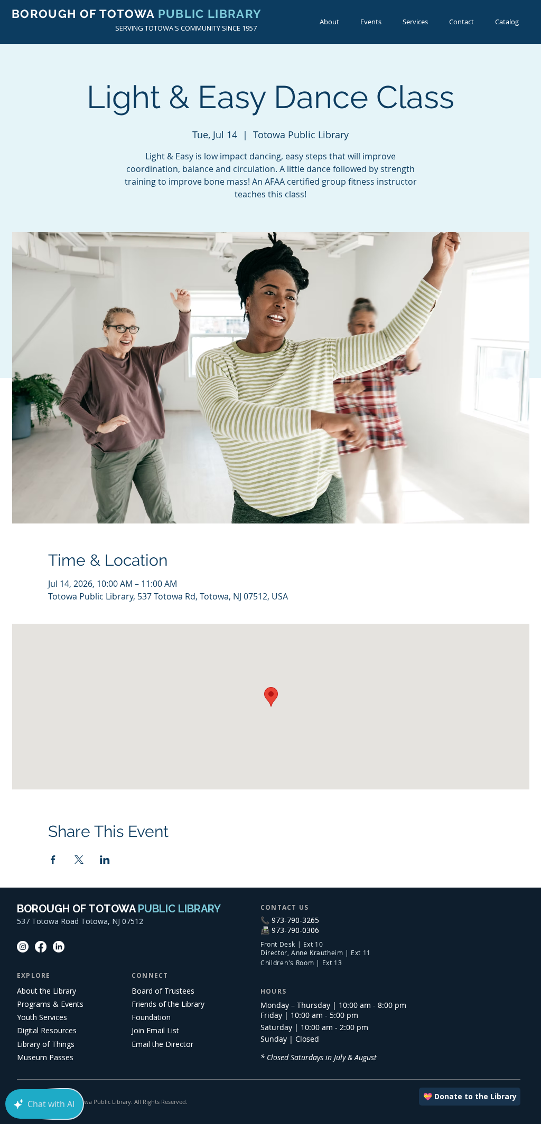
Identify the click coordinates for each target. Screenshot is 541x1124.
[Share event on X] (79, 859)
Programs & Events (50, 1004)
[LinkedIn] (58, 946)
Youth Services (42, 1017)
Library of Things (45, 1044)
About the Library (46, 991)
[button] (371, 22)
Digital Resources (47, 1030)
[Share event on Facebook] (53, 859)
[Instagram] (23, 946)
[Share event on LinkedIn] (105, 859)
